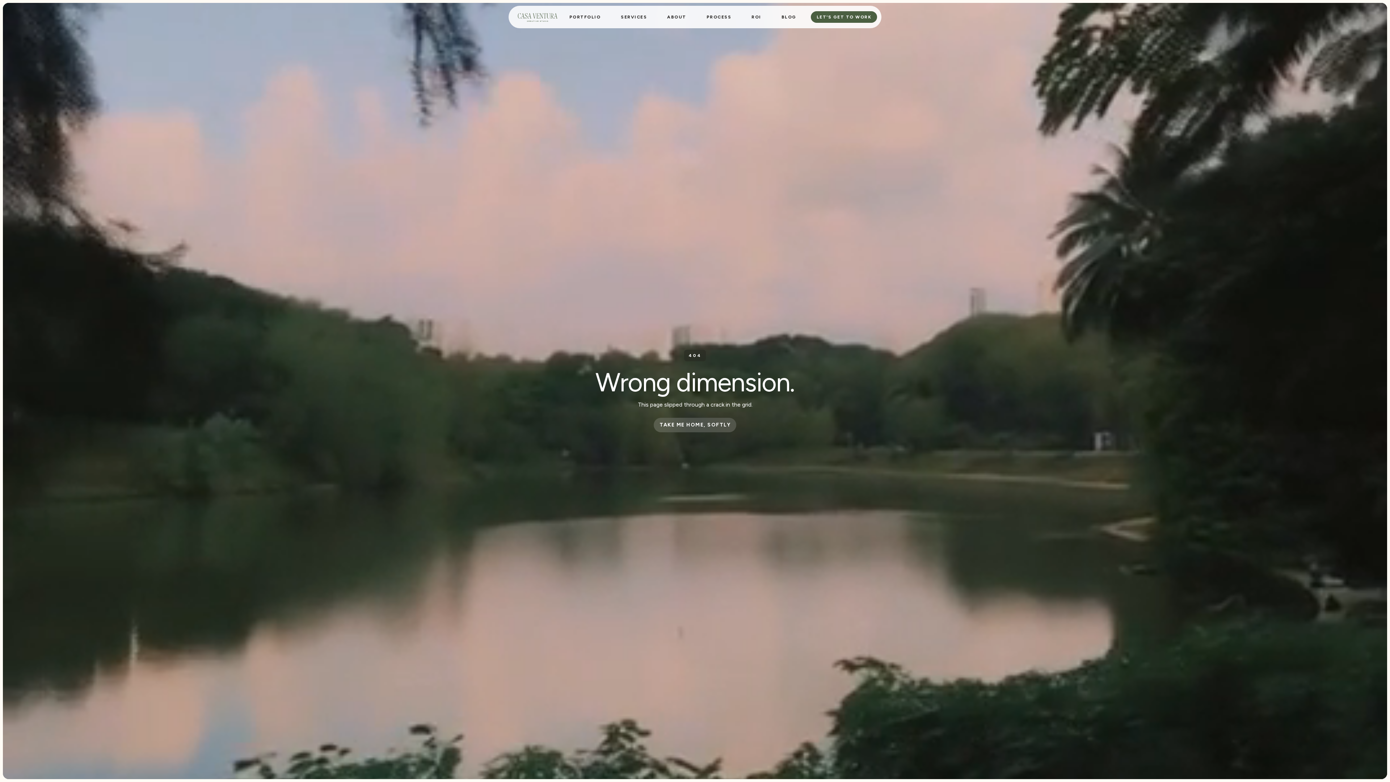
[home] (537, 17)
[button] (634, 17)
